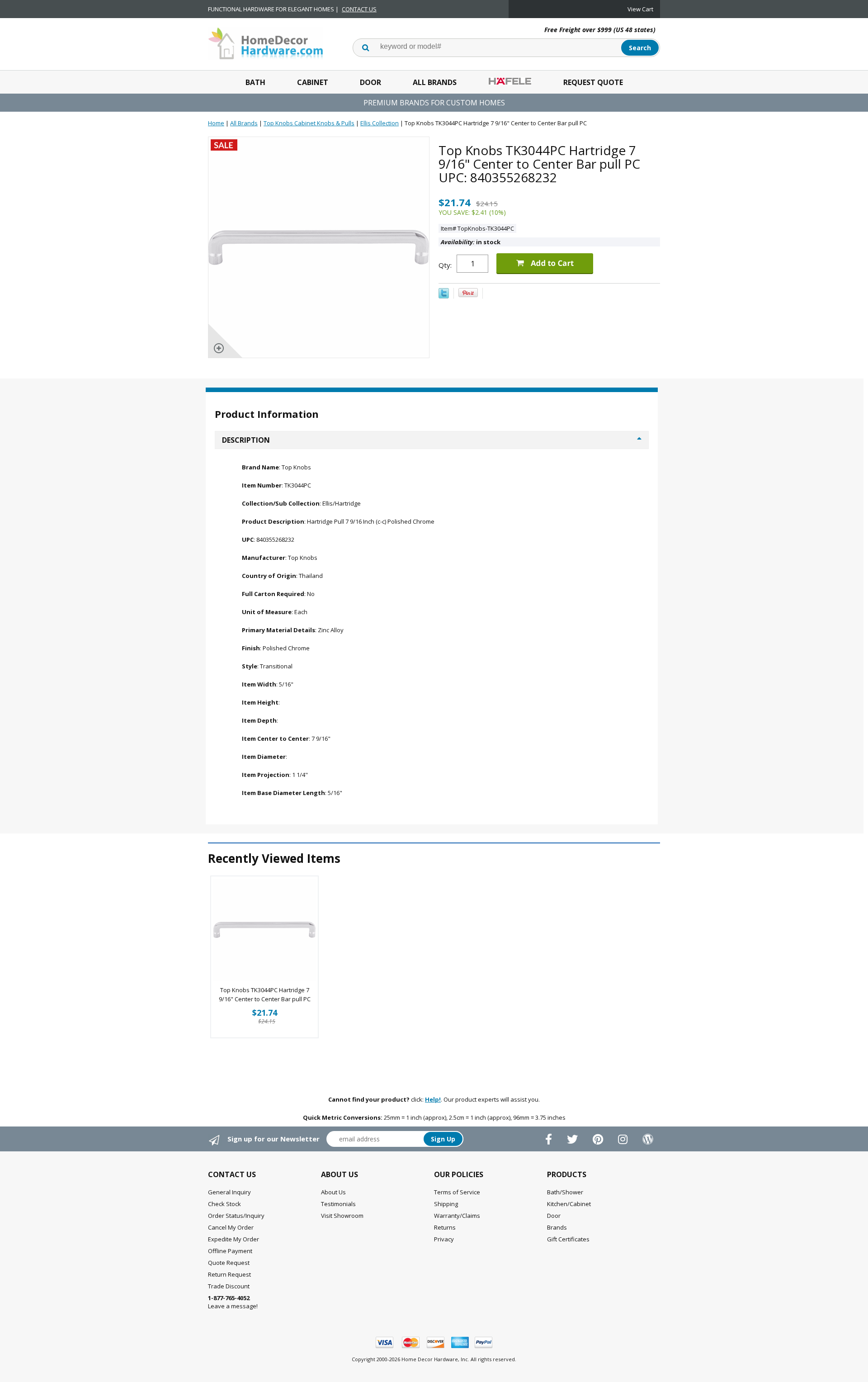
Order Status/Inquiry (236, 1216)
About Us (333, 1192)
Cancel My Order (231, 1227)
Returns (445, 1227)
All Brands (435, 82)
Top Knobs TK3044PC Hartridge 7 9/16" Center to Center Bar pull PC (265, 994)
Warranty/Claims (457, 1216)
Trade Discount (229, 1286)
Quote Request (229, 1263)
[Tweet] (444, 296)
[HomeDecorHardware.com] (265, 42)
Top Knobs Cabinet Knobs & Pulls (309, 123)
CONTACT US (359, 9)
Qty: (445, 265)
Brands (557, 1227)
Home (216, 123)
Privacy (444, 1239)
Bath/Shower (565, 1192)
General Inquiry (229, 1192)
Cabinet (312, 82)
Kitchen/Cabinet (569, 1204)
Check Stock (224, 1204)
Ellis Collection (379, 123)
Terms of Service (457, 1192)
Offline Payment (230, 1251)
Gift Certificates (568, 1239)
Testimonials (338, 1204)
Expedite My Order (233, 1239)
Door (370, 82)
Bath (255, 82)
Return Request (229, 1274)
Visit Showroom (342, 1216)
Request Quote (593, 82)
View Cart (640, 9)
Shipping (446, 1204)
